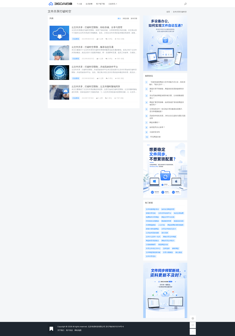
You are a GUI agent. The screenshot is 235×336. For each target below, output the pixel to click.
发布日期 (134, 18)
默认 (119, 18)
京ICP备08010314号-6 (115, 326)
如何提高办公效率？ (157, 127)
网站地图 (78, 330)
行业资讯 (76, 39)
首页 (168, 12)
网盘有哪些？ (154, 122)
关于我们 (60, 330)
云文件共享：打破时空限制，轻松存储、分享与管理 (97, 27)
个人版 (79, 4)
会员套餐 (89, 4)
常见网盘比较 (155, 137)
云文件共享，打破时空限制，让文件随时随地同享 (96, 86)
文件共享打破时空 (180, 12)
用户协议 (69, 330)
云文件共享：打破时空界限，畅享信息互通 (92, 47)
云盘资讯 (112, 4)
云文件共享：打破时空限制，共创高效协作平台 (95, 66)
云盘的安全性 (155, 132)
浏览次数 (126, 18)
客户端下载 (100, 4)
